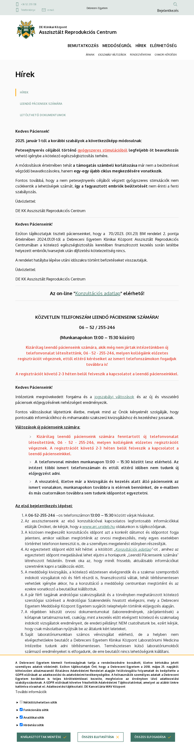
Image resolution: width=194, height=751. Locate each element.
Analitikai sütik (33, 717)
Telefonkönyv (28, 10)
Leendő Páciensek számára (41, 103)
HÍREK (141, 45)
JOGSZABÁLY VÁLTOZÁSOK (112, 54)
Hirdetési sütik (33, 725)
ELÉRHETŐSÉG (163, 45)
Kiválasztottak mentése (41, 737)
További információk (31, 692)
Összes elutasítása (98, 737)
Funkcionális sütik (35, 710)
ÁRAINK (90, 54)
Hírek (24, 92)
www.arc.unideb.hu (98, 526)
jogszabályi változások (114, 396)
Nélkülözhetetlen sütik (40, 702)
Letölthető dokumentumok (43, 115)
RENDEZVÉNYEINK (140, 54)
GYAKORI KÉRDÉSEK (166, 54)
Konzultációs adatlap (97, 293)
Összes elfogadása (150, 737)
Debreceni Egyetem (97, 8)
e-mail (51, 10)
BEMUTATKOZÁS (83, 45)
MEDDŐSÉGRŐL (117, 45)
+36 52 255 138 (28, 4)
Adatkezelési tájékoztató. (65, 686)
